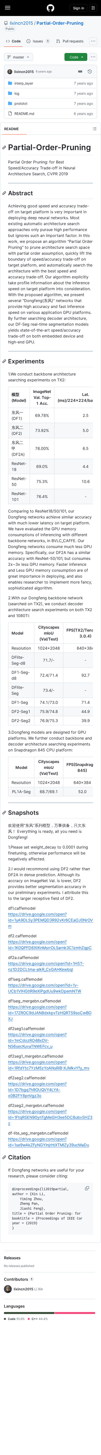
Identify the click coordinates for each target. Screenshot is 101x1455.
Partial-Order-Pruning (60, 23)
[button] (87, 1188)
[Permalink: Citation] (4, 1157)
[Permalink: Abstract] (4, 193)
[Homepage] (50, 8)
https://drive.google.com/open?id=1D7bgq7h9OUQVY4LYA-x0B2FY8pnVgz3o (37, 1089)
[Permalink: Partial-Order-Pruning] (4, 147)
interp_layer (23, 83)
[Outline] (94, 129)
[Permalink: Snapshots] (4, 812)
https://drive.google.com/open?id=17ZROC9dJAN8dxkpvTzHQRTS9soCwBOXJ (49, 1012)
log (16, 93)
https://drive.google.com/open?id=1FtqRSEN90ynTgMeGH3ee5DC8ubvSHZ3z (50, 1117)
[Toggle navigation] (7, 7)
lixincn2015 (21, 23)
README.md (24, 113)
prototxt (20, 103)
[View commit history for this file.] (90, 71)
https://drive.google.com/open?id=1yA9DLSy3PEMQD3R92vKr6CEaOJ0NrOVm (50, 920)
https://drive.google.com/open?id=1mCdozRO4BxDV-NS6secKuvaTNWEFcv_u (37, 1040)
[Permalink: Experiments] (4, 361)
